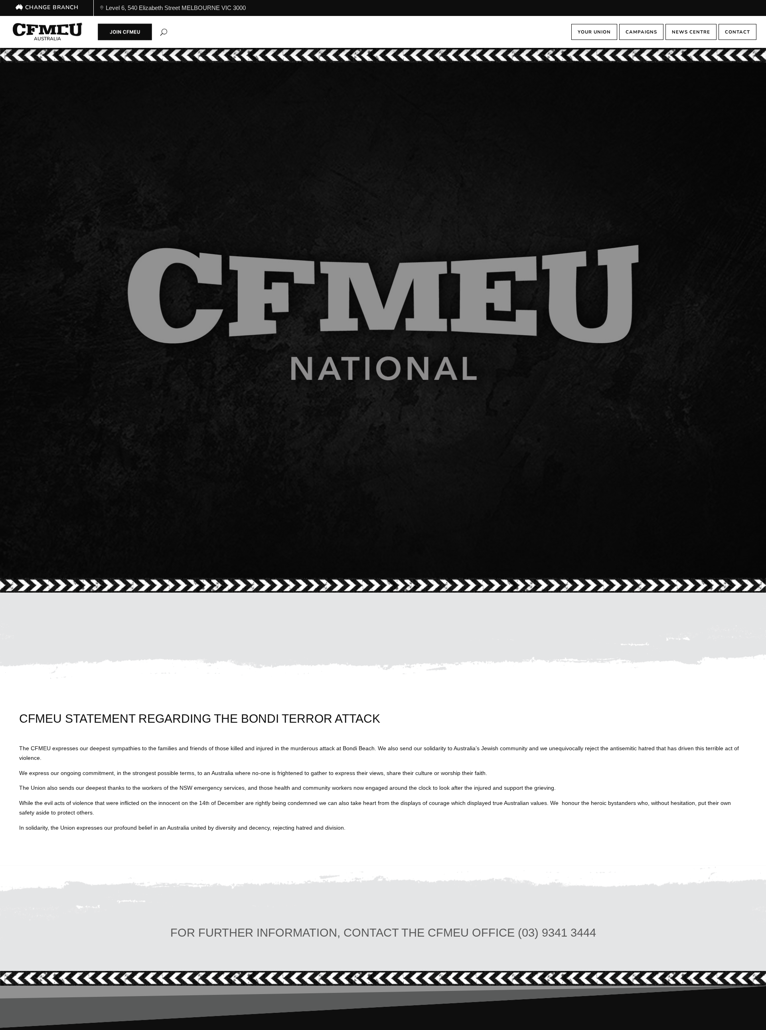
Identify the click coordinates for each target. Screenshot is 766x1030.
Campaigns (641, 32)
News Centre (691, 32)
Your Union (594, 32)
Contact (737, 32)
